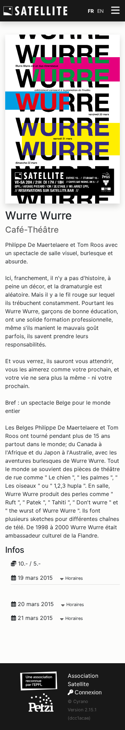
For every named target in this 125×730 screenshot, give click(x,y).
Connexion (87, 692)
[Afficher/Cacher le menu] (115, 11)
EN (100, 11)
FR (91, 11)
